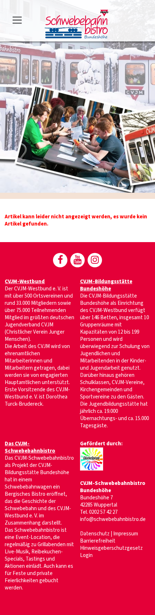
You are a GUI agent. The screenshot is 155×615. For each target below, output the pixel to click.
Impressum (125, 534)
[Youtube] (77, 260)
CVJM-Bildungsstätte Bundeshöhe (106, 285)
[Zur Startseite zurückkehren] (76, 13)
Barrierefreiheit (97, 541)
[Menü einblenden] (17, 21)
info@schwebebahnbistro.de (113, 519)
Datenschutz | (96, 534)
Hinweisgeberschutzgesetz (111, 548)
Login (86, 555)
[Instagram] (95, 260)
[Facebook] (60, 260)
